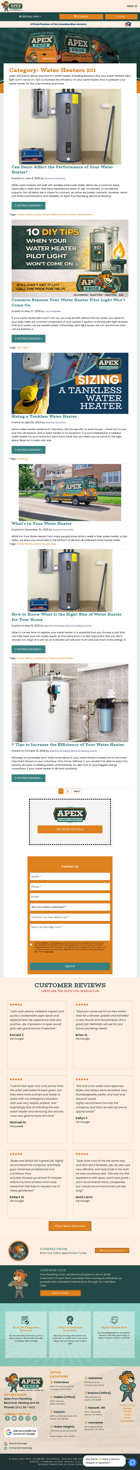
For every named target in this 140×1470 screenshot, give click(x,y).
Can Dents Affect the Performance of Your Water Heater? (62, 169)
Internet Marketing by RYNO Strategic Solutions (70, 1464)
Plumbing (22, 458)
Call (122, 16)
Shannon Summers (55, 178)
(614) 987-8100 (25, 1407)
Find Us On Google (18, 1443)
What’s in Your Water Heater (42, 523)
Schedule (82, 16)
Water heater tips (45, 544)
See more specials (70, 829)
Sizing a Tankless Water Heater (44, 416)
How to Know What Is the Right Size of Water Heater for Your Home (67, 617)
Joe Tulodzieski (53, 311)
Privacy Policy (49, 952)
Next (77, 791)
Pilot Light (22, 347)
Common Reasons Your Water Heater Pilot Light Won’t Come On (68, 302)
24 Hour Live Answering (20, 1448)
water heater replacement (76, 214)
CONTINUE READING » (29, 205)
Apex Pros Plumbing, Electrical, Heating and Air (68, 625)
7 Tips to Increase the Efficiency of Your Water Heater (68, 744)
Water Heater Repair (46, 214)
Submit (70, 966)
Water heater (25, 214)
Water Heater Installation (32, 658)
